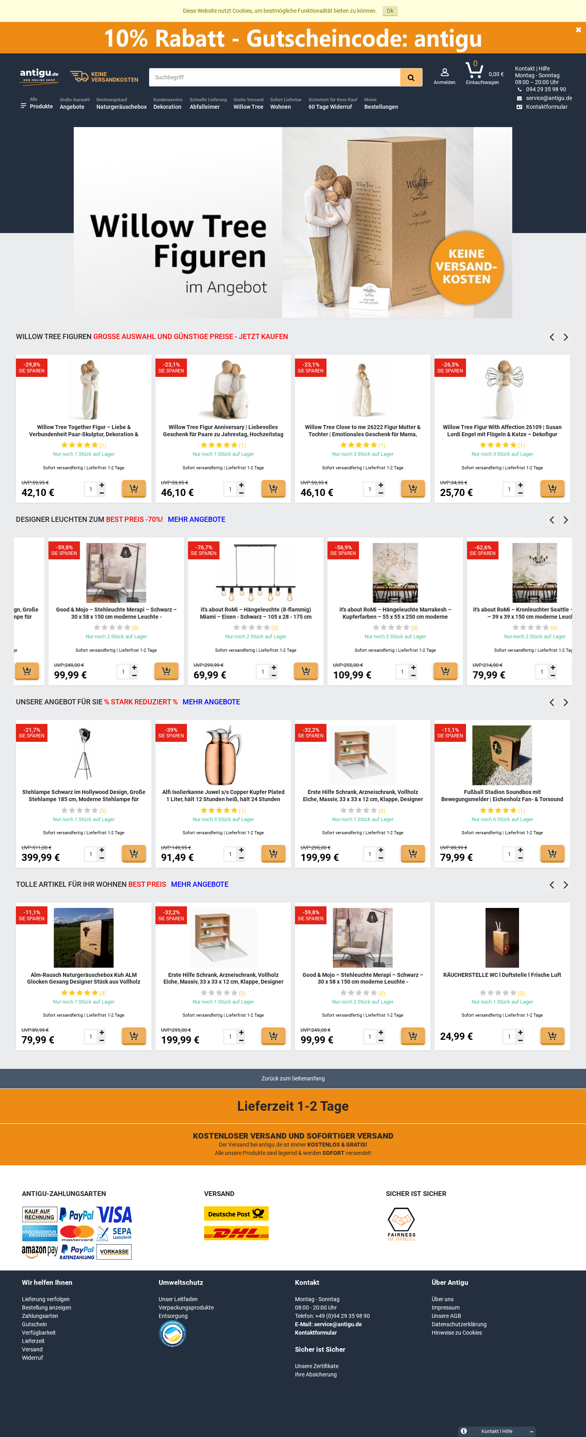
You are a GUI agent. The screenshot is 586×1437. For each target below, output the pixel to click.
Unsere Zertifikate (316, 1366)
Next (566, 337)
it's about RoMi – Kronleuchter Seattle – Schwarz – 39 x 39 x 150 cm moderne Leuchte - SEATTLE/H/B (502, 616)
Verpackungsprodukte (186, 1307)
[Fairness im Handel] (401, 1239)
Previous (552, 337)
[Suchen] (411, 77)
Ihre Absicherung (316, 1374)
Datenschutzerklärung (459, 1324)
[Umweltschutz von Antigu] (173, 1346)
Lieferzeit (33, 1341)
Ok (390, 11)
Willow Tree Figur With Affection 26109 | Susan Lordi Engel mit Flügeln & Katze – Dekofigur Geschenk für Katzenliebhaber (502, 434)
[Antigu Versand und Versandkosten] (236, 1238)
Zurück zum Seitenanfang (293, 1078)
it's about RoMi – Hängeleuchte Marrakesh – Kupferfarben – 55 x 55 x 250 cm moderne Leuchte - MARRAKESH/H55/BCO (363, 616)
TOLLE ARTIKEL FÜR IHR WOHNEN (122, 884)
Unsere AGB (446, 1316)
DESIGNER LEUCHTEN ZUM (120, 519)
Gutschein (34, 1324)
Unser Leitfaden (178, 1299)
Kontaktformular (547, 107)
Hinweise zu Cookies (457, 1332)
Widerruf (32, 1358)
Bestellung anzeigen (46, 1307)
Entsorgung (173, 1316)
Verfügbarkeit (39, 1332)
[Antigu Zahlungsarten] (40, 1220)
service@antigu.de (549, 98)
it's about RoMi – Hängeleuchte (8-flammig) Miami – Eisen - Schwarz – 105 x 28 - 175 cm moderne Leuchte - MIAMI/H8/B (223, 616)
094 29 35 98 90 (546, 89)
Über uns (443, 1299)
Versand (32, 1349)
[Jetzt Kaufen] (134, 488)
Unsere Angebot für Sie (128, 702)
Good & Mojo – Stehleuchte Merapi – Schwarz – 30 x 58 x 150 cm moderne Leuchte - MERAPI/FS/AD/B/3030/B (84, 616)
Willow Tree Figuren (152, 336)
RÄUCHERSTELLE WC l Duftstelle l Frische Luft (502, 975)
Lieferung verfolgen (46, 1299)
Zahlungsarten (40, 1316)
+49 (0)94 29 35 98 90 (342, 1316)
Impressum (446, 1307)
